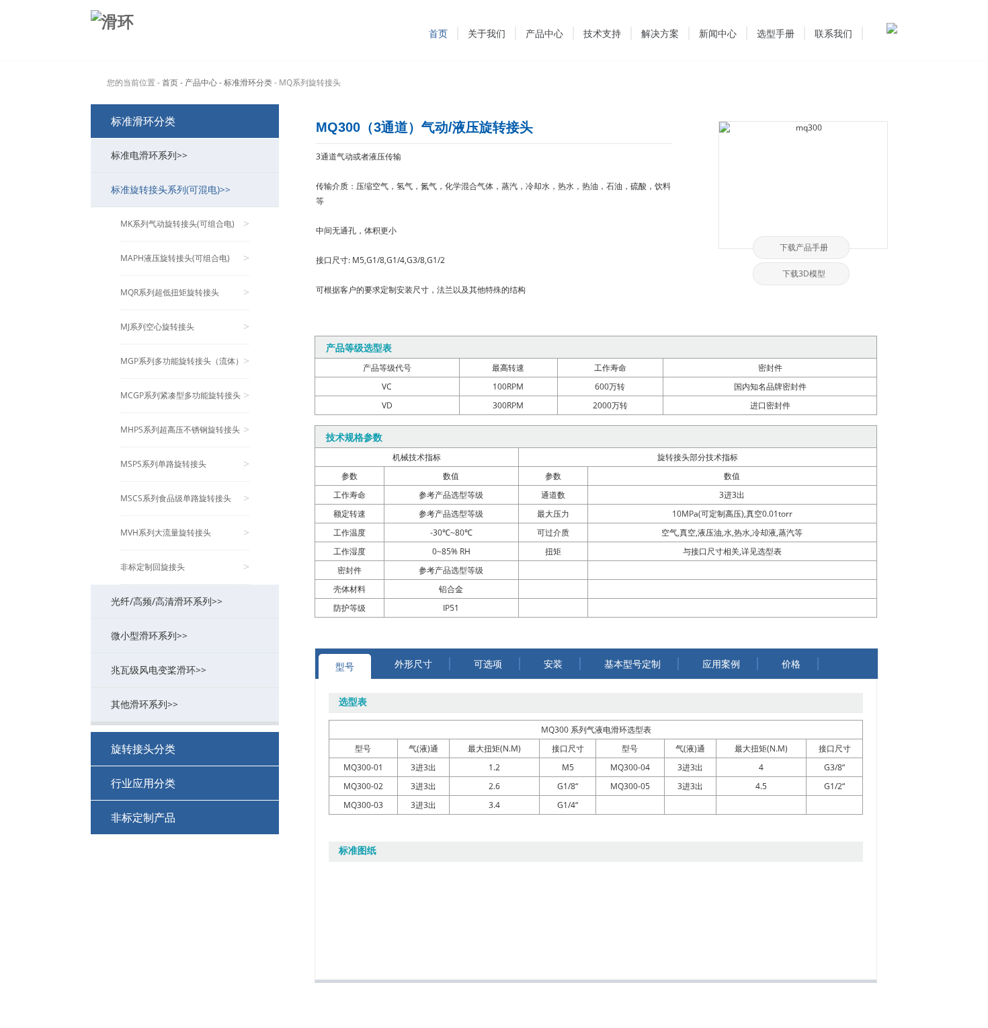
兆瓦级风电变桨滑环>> (158, 669)
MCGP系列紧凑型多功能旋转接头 (184, 395)
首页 (438, 33)
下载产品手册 (804, 247)
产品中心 (544, 33)
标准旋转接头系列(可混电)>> (171, 189)
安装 (553, 663)
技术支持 (602, 33)
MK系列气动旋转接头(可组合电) (184, 223)
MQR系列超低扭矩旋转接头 (184, 292)
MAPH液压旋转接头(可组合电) (184, 258)
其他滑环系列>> (144, 704)
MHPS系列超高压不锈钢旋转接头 (184, 429)
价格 (791, 663)
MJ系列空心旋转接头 (184, 326)
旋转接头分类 (143, 748)
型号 (344, 666)
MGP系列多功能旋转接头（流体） (184, 361)
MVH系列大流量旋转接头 (184, 532)
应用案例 (721, 663)
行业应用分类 (143, 783)
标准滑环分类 (143, 121)
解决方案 (660, 33)
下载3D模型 (803, 273)
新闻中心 (718, 33)
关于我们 (486, 33)
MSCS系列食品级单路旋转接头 (184, 498)
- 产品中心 (198, 82)
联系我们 (833, 33)
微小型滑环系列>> (149, 635)
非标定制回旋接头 (184, 567)
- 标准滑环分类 (245, 82)
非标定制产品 (143, 817)
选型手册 (775, 33)
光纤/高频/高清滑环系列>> (166, 601)
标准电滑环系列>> (149, 155)
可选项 (488, 663)
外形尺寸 (413, 663)
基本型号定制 (632, 663)
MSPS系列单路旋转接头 (184, 464)
